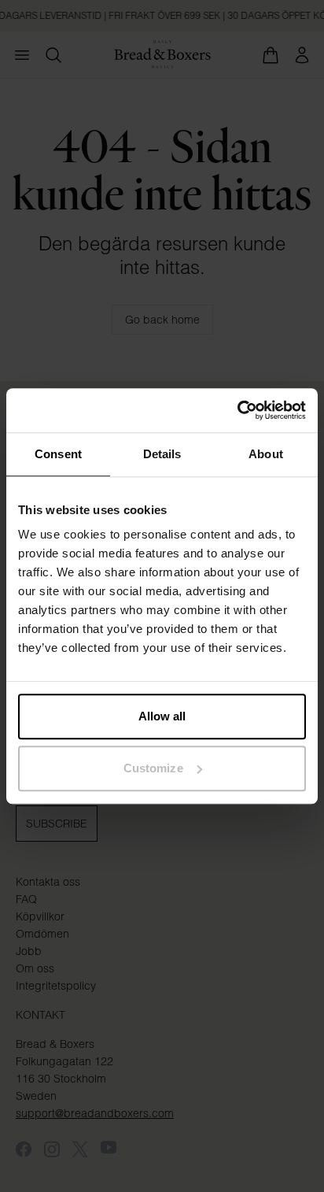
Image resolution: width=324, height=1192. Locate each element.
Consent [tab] (58, 454)
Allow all (162, 716)
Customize (153, 768)
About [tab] (266, 454)
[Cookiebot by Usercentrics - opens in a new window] (237, 410)
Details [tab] (162, 454)
